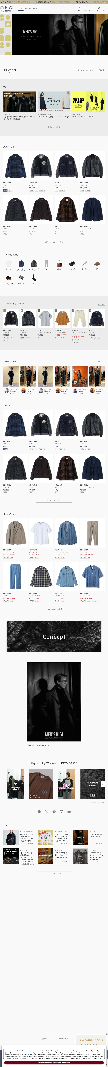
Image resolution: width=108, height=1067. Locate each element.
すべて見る (101, 304)
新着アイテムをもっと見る (54, 242)
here (28, 1055)
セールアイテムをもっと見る (54, 609)
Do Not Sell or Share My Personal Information (54, 1062)
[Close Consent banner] (104, 1047)
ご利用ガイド (44, 1039)
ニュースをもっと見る (54, 873)
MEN (35, 8)
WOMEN (28, 8)
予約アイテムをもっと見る (54, 501)
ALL (21, 8)
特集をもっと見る (54, 127)
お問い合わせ (63, 1039)
